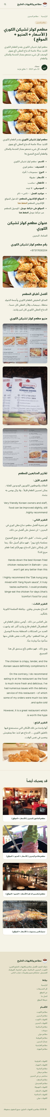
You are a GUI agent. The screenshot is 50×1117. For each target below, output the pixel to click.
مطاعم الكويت (42, 1012)
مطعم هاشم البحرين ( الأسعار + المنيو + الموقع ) (25, 856)
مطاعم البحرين (33, 16)
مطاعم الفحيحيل (41, 1083)
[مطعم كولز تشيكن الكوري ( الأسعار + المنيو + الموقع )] (25, 121)
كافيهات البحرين (41, 1023)
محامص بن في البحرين (38, 1076)
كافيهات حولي (42, 1098)
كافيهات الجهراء (41, 1065)
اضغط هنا (23, 203)
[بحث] (5, 4)
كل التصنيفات (42, 989)
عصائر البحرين (42, 1041)
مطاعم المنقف (41, 1079)
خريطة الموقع (42, 1000)
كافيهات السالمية (40, 1094)
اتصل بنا (44, 996)
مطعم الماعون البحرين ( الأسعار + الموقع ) (28, 818)
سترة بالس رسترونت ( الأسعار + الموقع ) (28, 931)
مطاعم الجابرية (42, 1068)
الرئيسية (44, 16)
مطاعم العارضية (41, 1045)
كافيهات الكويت (41, 1019)
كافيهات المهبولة (41, 1087)
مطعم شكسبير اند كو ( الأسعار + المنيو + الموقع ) (25, 894)
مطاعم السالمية (41, 1027)
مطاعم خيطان (42, 1072)
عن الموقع (43, 992)
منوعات (44, 1030)
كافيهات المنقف (41, 1091)
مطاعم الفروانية (41, 1038)
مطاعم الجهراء (42, 1049)
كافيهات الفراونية (41, 1061)
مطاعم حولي (42, 1034)
